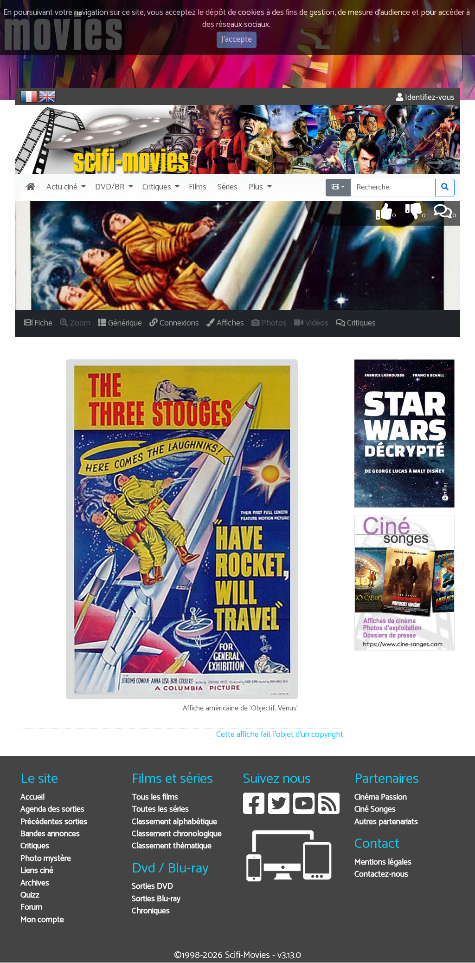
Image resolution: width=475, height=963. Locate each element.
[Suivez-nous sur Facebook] (253, 810)
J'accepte (236, 39)
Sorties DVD (152, 886)
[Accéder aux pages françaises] (28, 96)
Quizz (29, 895)
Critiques (34, 846)
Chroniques (151, 911)
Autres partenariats (386, 822)
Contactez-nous (381, 874)
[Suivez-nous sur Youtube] (304, 810)
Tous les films (155, 797)
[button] (65, 187)
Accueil (32, 797)
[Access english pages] (47, 96)
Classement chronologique (177, 834)
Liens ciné (36, 871)
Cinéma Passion (380, 797)
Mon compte (42, 920)
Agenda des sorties (52, 809)
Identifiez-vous (429, 97)
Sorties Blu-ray (156, 899)
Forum (31, 907)
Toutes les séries (160, 809)
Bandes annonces (50, 834)
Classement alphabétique (174, 822)
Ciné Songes (375, 809)
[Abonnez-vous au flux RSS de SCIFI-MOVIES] (329, 810)
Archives (34, 883)
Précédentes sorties (53, 822)
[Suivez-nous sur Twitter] (278, 810)
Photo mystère (45, 858)
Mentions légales (382, 862)
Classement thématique (172, 846)
